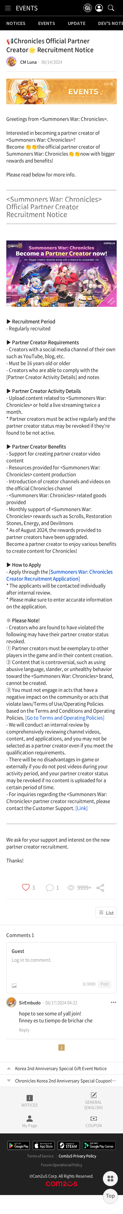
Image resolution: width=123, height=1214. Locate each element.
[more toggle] (113, 1002)
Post (105, 984)
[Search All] (111, 8)
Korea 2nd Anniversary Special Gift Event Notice (61, 1068)
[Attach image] (14, 985)
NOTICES (16, 23)
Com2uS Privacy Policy (77, 1156)
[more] (110, 1178)
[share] (100, 887)
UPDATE (76, 23)
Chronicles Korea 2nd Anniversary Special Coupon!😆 (66, 1080)
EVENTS (27, 7)
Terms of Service (40, 1156)
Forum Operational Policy (61, 1165)
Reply (24, 1030)
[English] (87, 7)
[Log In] (99, 8)
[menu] (7, 7)
